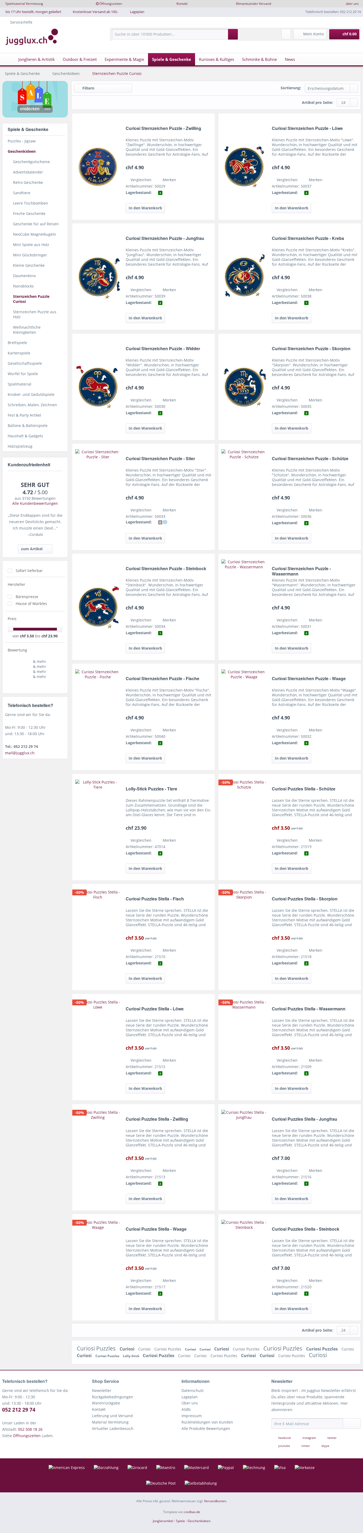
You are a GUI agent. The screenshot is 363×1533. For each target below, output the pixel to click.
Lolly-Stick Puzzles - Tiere (151, 789)
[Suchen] (233, 34)
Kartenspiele (19, 352)
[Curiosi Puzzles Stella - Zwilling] (97, 1157)
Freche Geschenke (29, 213)
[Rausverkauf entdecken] (35, 99)
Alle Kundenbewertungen (35, 503)
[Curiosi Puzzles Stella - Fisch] (97, 937)
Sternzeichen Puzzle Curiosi (31, 299)
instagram (309, 1438)
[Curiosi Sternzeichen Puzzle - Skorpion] (244, 386)
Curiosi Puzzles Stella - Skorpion (304, 899)
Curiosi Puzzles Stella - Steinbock (305, 1229)
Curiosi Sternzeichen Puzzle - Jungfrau (165, 238)
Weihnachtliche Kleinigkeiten (27, 330)
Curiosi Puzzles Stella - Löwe (155, 1009)
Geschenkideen (22, 151)
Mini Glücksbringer (30, 254)
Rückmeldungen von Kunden (207, 1422)
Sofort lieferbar (29, 570)
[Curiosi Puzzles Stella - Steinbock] (244, 1267)
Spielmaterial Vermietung (24, 3)
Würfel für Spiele (23, 373)
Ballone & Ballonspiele (28, 425)
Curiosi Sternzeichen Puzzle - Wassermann (301, 571)
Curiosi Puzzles (97, 1348)
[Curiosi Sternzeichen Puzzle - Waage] (244, 716)
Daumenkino (24, 275)
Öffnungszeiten (110, 3)
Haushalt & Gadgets (25, 435)
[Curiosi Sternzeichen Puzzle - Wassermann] (244, 606)
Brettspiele (17, 342)
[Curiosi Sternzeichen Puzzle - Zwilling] (97, 166)
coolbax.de (192, 1512)
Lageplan (137, 11)
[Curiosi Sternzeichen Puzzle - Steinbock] (97, 606)
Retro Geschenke (28, 182)
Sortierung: (291, 87)
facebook (284, 1438)
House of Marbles (31, 603)
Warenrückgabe (106, 1402)
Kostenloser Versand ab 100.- (96, 11)
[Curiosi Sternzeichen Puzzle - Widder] (97, 386)
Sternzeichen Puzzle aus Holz (34, 314)
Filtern (87, 88)
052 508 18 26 (30, 1429)
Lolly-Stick (131, 1356)
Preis (12, 618)
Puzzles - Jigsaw (22, 140)
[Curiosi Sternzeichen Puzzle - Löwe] (244, 166)
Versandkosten (215, 1501)
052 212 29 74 (18, 1409)
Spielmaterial (19, 384)
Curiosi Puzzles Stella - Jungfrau (304, 1119)
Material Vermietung (110, 1422)
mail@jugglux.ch (20, 752)
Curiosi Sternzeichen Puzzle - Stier (160, 458)
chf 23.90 (49, 635)
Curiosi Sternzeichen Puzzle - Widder (163, 349)
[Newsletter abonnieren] (352, 1423)
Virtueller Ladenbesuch (112, 1428)
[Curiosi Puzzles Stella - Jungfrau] (244, 1157)
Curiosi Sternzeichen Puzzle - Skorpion (311, 349)
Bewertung (17, 650)
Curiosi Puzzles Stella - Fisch (155, 899)
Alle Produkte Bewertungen (206, 1428)
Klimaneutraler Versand (253, 3)
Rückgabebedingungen (112, 1396)
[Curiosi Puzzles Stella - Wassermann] (244, 1047)
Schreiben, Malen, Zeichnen (32, 404)
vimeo (306, 1446)
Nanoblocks (23, 286)
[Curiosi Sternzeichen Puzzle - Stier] (97, 496)
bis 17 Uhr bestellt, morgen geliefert (33, 11)
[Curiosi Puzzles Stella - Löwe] (97, 1047)
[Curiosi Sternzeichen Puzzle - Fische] (97, 716)
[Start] (7, 59)
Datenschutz (193, 1390)
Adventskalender (28, 172)
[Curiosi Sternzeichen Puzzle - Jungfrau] (97, 276)
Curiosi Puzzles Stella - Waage (156, 1229)
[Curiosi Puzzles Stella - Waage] (97, 1267)
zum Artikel (32, 548)
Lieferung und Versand (112, 1415)
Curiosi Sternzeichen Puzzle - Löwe (307, 128)
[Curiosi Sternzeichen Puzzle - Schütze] (244, 496)
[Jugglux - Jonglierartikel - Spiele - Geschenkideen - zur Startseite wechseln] (32, 37)
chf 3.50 (27, 635)
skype (324, 1446)
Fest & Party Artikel (24, 415)
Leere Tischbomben (30, 203)
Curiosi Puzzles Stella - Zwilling (157, 1119)
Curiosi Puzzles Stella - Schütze (303, 789)
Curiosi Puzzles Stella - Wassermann (308, 1009)
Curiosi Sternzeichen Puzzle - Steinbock (166, 568)
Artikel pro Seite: (317, 102)
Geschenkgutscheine (31, 161)
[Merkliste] (286, 34)
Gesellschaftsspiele (25, 363)
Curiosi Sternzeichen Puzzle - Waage (309, 678)
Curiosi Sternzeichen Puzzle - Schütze (310, 458)
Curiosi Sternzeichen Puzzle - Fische (162, 678)
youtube (284, 1446)
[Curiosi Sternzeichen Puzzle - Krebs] (244, 276)
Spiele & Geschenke (28, 129)
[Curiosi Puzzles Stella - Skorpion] (244, 937)
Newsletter (101, 1390)
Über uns (190, 1402)
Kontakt (182, 3)
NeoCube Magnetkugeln (34, 234)
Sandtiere (21, 192)
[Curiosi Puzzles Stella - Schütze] (244, 827)
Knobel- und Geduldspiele (31, 394)
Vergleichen (140, 179)
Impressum (192, 1415)
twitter (331, 1438)
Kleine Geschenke (29, 265)
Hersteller (16, 584)
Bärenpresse (27, 596)
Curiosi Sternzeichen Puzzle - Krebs (308, 238)
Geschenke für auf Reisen (36, 223)
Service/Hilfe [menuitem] (21, 22)
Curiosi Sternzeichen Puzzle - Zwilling (163, 128)
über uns (352, 3)
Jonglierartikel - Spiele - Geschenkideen (181, 1521)
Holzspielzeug (20, 446)
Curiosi (128, 1349)
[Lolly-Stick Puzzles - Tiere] (97, 827)
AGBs (186, 1409)
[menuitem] (175, 37)
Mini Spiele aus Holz (31, 244)
